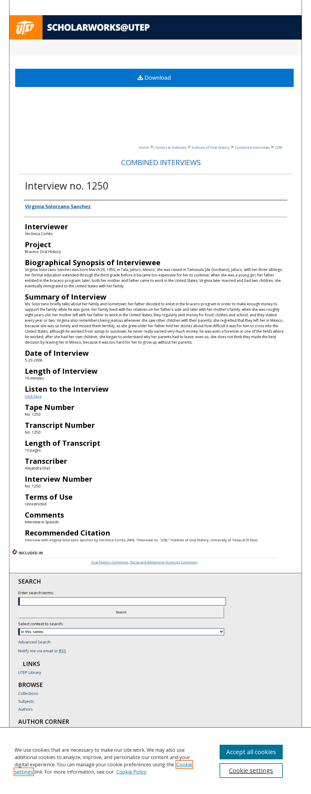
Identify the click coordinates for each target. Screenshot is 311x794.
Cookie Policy (131, 771)
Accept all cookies (251, 752)
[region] (155, 760)
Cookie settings (251, 770)
